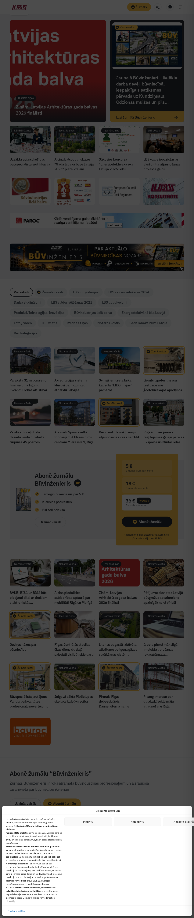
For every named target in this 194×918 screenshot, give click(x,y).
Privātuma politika (16, 910)
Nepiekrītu (137, 822)
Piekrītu (88, 822)
